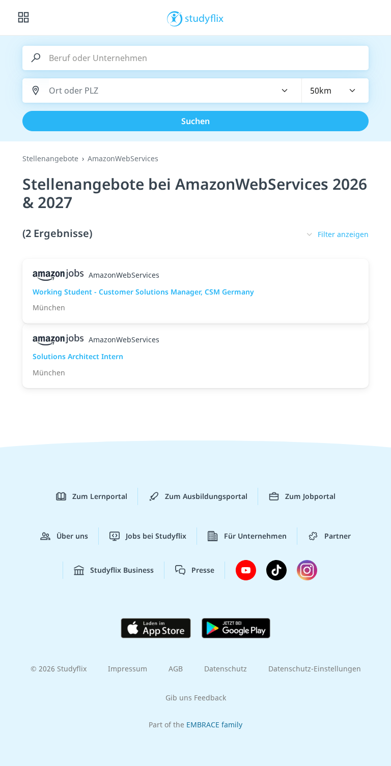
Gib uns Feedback (195, 697)
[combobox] (156, 90)
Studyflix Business (122, 570)
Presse (202, 570)
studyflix (204, 17)
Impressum (127, 668)
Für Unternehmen (255, 536)
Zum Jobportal (310, 496)
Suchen (195, 121)
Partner (337, 536)
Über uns (72, 536)
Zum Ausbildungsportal (206, 496)
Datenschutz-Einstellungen (314, 668)
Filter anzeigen (343, 234)
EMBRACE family (214, 724)
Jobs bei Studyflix (156, 536)
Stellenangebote (50, 158)
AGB (176, 668)
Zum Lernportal (99, 496)
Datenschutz (225, 668)
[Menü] (23, 17)
